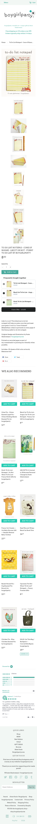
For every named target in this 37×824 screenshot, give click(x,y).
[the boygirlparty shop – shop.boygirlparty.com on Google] (21, 778)
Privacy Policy (29, 799)
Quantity (4, 264)
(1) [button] (11, 677)
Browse (18, 747)
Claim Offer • (18, 309)
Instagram (25, 759)
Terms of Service (10, 805)
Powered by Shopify (24, 805)
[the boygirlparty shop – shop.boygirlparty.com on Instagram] (26, 778)
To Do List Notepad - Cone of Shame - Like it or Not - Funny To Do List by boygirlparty (23, 283)
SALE (19, 742)
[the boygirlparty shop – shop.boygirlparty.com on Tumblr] (31, 778)
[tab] (5, 691)
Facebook (14, 759)
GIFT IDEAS (18, 744)
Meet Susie (18, 749)
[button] (6, 714)
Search (5, 796)
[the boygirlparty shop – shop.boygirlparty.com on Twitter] (5, 778)
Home (3, 42)
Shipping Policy (23, 802)
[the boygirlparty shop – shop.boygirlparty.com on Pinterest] (15, 778)
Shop (18, 734)
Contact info (19, 799)
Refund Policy (11, 802)
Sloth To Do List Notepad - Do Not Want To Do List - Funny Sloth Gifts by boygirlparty (23, 301)
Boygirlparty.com (18, 752)
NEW (19, 736)
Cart (34, 2)
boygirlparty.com (18, 336)
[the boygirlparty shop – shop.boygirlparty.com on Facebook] (10, 778)
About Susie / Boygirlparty (18, 796)
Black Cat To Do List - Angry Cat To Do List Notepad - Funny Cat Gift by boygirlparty (23, 292)
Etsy (20, 759)
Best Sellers (19, 739)
